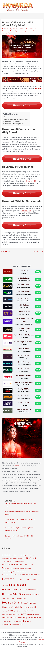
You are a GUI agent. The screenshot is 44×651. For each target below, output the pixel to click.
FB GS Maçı (29, 564)
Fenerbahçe (7, 568)
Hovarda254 (21, 31)
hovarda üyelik (36, 617)
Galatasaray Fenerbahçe (19, 572)
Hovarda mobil (29, 607)
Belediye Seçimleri (7, 558)
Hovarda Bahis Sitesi (13, 594)
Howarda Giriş (6, 624)
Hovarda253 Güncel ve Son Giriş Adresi (16, 119)
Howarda (27, 621)
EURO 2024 (31, 558)
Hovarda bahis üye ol (33, 594)
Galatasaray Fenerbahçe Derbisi (10, 575)
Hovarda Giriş (11, 602)
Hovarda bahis (31, 181)
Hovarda (15, 29)
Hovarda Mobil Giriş (8, 611)
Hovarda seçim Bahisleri (8, 614)
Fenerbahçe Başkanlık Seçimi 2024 (22, 568)
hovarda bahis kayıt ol (31, 590)
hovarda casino (20, 598)
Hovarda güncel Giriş (12, 607)
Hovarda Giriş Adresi (28, 603)
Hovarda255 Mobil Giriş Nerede (14, 124)
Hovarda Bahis (23, 29)
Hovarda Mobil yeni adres (25, 611)
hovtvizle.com (17, 621)
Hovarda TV (21, 614)
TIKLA (38, 279)
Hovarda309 (26, 579)
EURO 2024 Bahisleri (17, 561)
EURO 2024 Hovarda (10, 564)
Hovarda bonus (8, 598)
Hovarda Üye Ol (11, 31)
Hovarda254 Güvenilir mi (12, 121)
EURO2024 (5, 561)
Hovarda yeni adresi (9, 618)
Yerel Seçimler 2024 (17, 624)
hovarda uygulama (33, 614)
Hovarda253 (7, 29)
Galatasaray (7, 571)
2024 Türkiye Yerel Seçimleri (27, 555)
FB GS (22, 564)
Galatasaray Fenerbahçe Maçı (29, 575)
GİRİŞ (38, 272)
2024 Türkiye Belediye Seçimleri (10, 555)
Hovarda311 (5, 585)
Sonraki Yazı (38, 251)
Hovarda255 (30, 31)
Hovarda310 (33, 579)
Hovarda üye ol (26, 211)
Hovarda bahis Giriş (12, 589)
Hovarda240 (18, 579)
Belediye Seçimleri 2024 (19, 558)
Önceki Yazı (5, 251)
